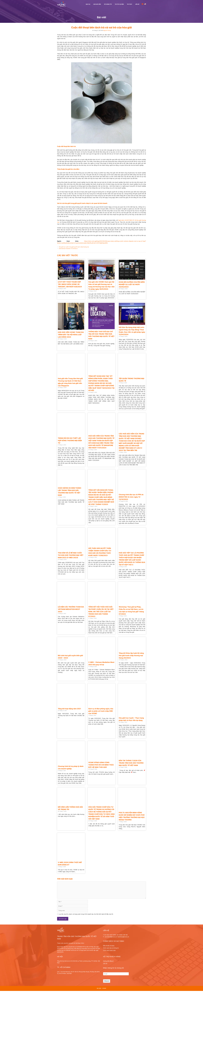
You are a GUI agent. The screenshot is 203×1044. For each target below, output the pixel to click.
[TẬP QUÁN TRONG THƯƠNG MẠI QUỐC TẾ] (132, 375)
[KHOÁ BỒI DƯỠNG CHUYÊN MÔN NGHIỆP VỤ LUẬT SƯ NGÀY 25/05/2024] (132, 278)
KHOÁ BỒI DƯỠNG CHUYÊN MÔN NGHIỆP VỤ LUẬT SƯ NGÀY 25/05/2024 (132, 284)
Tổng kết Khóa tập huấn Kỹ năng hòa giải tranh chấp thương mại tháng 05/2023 (131, 655)
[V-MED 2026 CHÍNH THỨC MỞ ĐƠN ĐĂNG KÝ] (71, 859)
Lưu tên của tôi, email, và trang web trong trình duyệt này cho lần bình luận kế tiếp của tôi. (86, 914)
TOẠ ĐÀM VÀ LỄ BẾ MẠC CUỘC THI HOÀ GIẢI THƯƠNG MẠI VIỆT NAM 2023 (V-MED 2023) (70, 555)
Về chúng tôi (108, 4)
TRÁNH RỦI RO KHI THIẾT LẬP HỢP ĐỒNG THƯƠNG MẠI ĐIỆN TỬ (70, 440)
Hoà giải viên (97, 4)
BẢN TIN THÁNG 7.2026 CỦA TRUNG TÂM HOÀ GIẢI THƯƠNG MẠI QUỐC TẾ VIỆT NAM (131, 763)
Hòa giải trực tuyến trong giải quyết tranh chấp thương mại (74, 247)
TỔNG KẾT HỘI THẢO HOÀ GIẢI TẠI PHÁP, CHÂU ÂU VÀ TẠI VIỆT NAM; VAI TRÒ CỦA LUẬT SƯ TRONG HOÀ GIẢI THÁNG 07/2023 (101, 611)
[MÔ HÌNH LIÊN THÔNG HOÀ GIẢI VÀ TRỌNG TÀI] (71, 803)
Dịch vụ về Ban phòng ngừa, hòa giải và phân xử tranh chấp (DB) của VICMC (100, 711)
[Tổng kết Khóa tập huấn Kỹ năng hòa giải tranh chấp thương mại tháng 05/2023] (132, 650)
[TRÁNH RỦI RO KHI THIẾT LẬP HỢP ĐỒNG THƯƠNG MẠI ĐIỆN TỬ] (71, 435)
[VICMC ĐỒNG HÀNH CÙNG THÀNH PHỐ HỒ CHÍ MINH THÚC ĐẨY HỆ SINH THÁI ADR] (101, 759)
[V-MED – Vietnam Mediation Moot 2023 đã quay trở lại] (101, 659)
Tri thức (129, 4)
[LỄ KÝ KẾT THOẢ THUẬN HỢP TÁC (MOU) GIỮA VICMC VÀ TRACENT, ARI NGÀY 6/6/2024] (71, 278)
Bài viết (101, 17)
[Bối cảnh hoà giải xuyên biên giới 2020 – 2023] (71, 652)
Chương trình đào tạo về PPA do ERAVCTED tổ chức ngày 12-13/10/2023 (131, 497)
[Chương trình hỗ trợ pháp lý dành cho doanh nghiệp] (71, 763)
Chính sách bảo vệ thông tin (111, 948)
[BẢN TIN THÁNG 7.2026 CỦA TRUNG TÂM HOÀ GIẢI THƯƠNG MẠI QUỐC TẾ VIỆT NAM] (132, 757)
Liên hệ (137, 4)
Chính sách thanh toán (109, 950)
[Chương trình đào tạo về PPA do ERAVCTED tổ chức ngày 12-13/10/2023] (132, 491)
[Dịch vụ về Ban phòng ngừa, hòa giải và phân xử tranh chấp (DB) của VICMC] (101, 705)
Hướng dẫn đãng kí (108, 961)
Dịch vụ (88, 4)
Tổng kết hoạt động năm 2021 (69, 709)
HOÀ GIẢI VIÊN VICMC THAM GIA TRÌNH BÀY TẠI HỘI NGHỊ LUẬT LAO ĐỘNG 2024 (71, 334)
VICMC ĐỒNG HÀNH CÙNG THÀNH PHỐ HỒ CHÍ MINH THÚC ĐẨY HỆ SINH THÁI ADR (101, 765)
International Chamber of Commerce (68, 248)
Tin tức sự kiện (119, 4)
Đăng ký (106, 981)
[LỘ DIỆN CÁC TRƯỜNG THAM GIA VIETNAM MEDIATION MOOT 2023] (71, 603)
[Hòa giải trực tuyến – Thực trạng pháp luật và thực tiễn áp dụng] (132, 714)
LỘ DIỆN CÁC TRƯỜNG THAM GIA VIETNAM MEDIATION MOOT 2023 (71, 609)
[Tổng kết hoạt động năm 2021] (71, 705)
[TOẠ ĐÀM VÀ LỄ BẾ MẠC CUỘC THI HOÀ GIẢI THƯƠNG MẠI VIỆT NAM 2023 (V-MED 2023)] (71, 549)
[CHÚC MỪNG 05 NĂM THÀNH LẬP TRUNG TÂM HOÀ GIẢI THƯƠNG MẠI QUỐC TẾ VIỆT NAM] (71, 484)
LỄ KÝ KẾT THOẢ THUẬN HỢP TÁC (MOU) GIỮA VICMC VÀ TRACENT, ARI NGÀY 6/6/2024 (70, 284)
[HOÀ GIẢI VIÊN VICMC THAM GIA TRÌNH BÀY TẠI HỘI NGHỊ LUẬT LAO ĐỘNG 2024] (71, 329)
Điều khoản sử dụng (108, 945)
